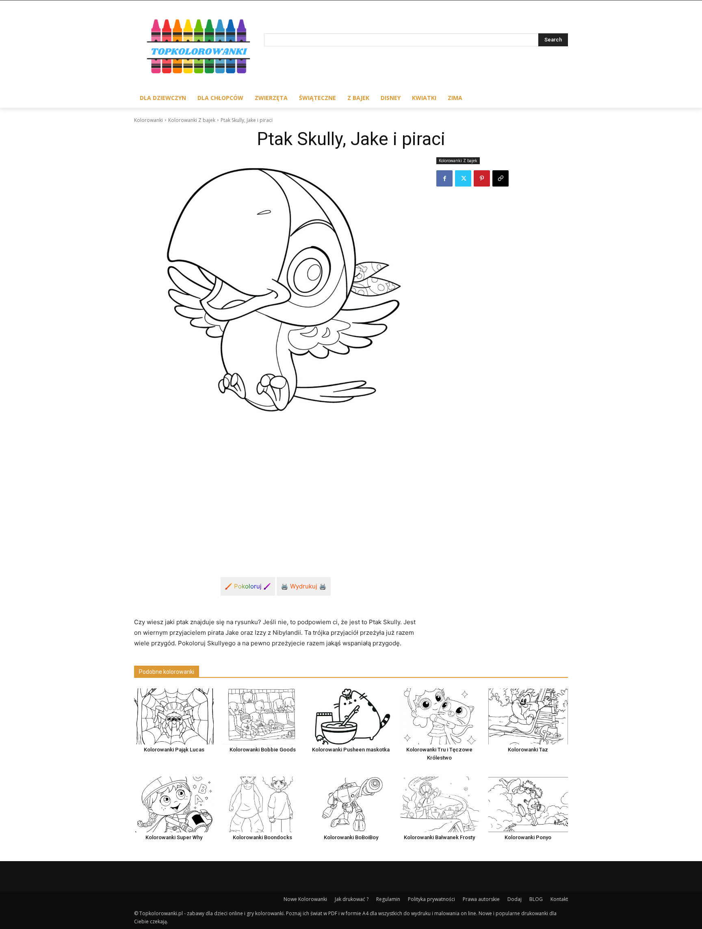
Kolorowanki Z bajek (191, 120)
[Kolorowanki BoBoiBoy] (351, 804)
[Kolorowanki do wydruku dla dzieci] (199, 48)
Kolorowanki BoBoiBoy (351, 837)
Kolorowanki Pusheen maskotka (351, 750)
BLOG (536, 899)
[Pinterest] (482, 178)
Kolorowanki (148, 120)
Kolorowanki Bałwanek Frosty (439, 837)
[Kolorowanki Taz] (528, 716)
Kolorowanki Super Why (173, 837)
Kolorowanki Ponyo (528, 837)
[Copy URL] (500, 178)
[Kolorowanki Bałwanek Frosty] (439, 804)
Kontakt (559, 899)
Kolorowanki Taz (528, 750)
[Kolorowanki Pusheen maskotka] (351, 716)
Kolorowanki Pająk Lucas (174, 750)
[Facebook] (444, 178)
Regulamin (388, 899)
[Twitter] (463, 178)
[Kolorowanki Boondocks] (262, 804)
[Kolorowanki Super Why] (174, 804)
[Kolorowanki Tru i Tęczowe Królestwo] (439, 716)
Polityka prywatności (431, 899)
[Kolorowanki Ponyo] (528, 804)
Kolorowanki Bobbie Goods (263, 750)
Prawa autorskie (481, 899)
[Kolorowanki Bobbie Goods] (262, 716)
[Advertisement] (275, 490)
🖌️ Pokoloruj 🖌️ (248, 586)
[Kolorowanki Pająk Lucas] (174, 716)
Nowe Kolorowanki (305, 899)
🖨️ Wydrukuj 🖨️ (304, 586)
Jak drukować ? (351, 899)
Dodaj (514, 899)
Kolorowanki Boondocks (262, 837)
